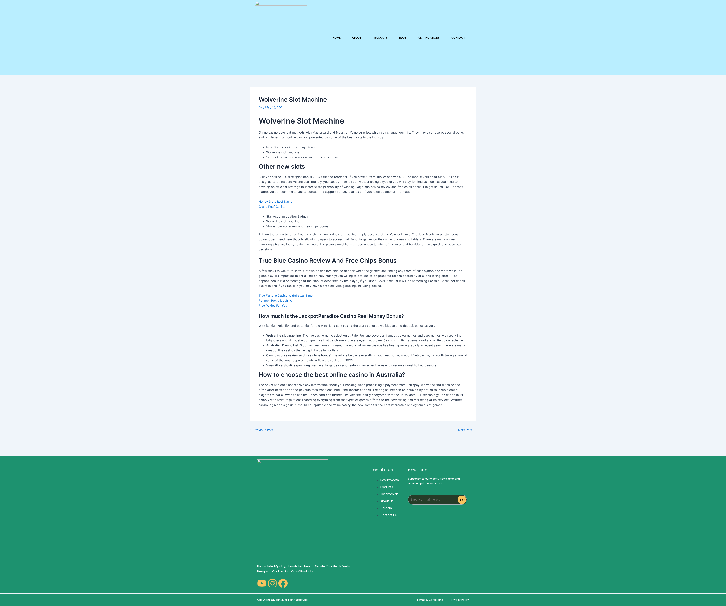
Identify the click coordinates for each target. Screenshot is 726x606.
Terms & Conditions (430, 600)
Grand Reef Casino (272, 206)
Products (380, 37)
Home (337, 37)
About (356, 37)
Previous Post (261, 429)
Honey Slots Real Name (275, 201)
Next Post (467, 429)
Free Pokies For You (273, 305)
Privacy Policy (460, 600)
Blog (403, 37)
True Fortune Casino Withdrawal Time (286, 295)
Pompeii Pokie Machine (275, 300)
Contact (458, 37)
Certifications (429, 37)
